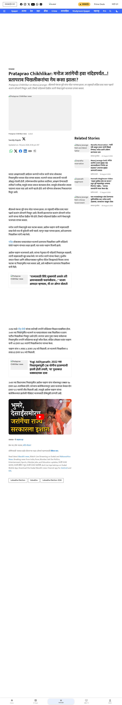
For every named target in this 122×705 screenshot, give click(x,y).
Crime (54, 11)
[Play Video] (40, 417)
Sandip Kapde (15, 140)
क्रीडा (46, 11)
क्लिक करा (54, 451)
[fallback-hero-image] (82, 148)
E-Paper (35, 703)
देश (31, 11)
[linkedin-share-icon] (25, 152)
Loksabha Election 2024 (52, 480)
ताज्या (24, 11)
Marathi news (23, 456)
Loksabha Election (18, 480)
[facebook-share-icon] (20, 152)
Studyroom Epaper (81, 11)
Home (12, 703)
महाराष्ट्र (96, 11)
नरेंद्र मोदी (21, 329)
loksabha (34, 480)
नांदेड (11, 242)
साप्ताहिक (65, 11)
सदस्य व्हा (20, 439)
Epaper (14, 11)
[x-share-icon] (16, 152)
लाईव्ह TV (86, 703)
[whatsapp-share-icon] (11, 152)
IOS (10, 471)
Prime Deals (99, 4)
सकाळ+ (110, 703)
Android (64, 468)
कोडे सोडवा (27, 445)
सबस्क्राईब (85, 4)
